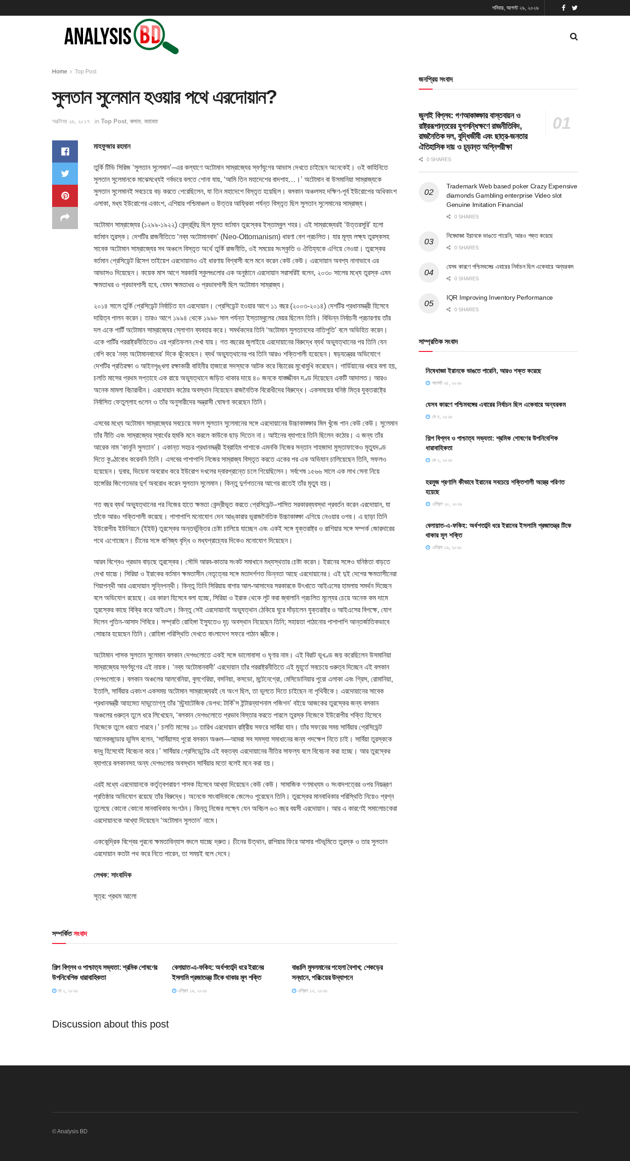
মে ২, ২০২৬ (66, 990)
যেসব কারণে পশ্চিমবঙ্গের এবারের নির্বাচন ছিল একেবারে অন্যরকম (509, 266)
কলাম (135, 121)
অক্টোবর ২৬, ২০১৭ (71, 121)
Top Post (85, 71)
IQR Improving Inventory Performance (499, 297)
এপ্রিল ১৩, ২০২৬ (311, 990)
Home (59, 71)
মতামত (151, 121)
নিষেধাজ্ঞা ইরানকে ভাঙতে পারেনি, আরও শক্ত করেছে (499, 235)
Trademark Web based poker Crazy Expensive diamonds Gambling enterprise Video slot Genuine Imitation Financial (511, 195)
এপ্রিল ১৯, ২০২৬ (191, 990)
